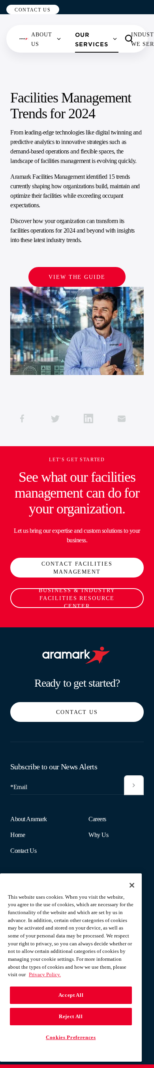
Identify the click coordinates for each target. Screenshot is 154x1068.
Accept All (71, 995)
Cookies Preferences (71, 1037)
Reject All (71, 1016)
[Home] (24, 39)
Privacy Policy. (45, 974)
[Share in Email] (121, 418)
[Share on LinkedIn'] (88, 418)
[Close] (132, 885)
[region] (71, 967)
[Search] (129, 39)
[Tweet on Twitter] (55, 418)
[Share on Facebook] (22, 418)
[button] (32, 9)
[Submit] (134, 785)
